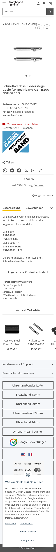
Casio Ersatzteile (24, 111)
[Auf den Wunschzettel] (47, 27)
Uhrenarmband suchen (28, 431)
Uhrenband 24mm (28, 422)
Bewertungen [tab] (34, 207)
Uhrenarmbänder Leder (28, 385)
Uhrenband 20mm (28, 404)
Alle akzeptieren (28, 531)
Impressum (10, 523)
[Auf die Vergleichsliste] (38, 27)
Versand (39, 185)
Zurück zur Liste (12, 23)
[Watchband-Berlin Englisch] (24, 455)
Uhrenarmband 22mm (28, 413)
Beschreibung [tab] (11, 207)
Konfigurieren (28, 540)
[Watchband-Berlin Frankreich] (31, 455)
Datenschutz (26, 523)
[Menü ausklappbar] (4, 2)
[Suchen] (50, 11)
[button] (38, 3)
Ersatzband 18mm (28, 394)
